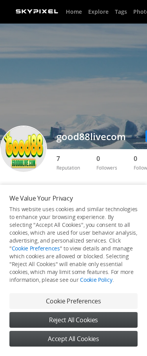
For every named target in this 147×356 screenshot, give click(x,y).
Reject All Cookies (73, 320)
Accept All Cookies (73, 338)
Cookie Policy (96, 279)
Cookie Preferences (36, 248)
